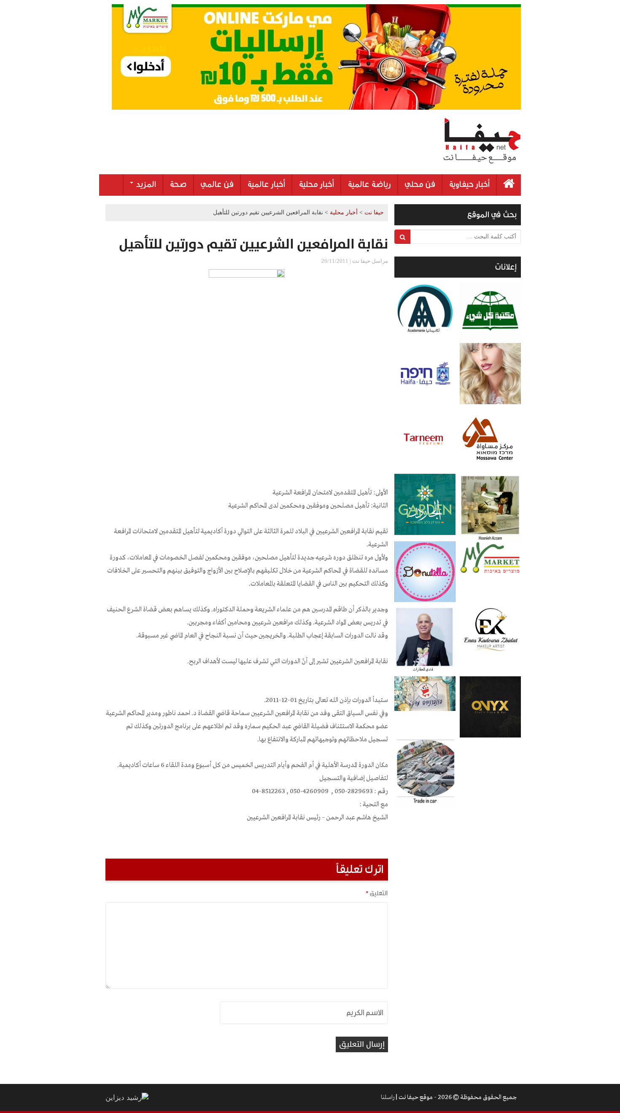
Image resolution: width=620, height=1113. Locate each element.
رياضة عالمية (369, 184)
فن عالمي (217, 184)
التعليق (376, 893)
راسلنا (387, 1097)
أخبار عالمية (266, 184)
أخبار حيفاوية (469, 184)
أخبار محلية (316, 184)
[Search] (402, 237)
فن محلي (419, 184)
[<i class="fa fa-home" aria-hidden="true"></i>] (509, 185)
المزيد (145, 184)
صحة (178, 184)
